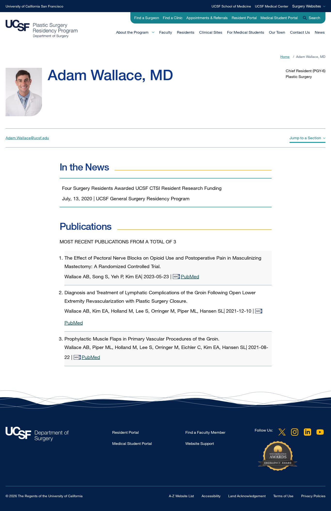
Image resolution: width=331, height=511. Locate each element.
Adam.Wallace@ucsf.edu (27, 137)
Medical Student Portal (279, 17)
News (320, 32)
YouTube (320, 432)
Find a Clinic (172, 17)
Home (285, 56)
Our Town (277, 32)
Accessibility (211, 496)
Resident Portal (244, 17)
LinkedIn (307, 432)
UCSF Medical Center (271, 6)
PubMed (190, 276)
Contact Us (300, 32)
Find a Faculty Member (205, 432)
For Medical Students (245, 32)
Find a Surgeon (146, 17)
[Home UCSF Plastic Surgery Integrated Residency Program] (59, 435)
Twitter (282, 432)
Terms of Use (283, 496)
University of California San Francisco (34, 6)
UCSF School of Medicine (231, 6)
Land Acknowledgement (247, 496)
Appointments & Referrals (207, 17)
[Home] (58, 29)
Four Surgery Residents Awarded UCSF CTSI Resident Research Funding (141, 188)
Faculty (165, 32)
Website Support (199, 443)
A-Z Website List (181, 496)
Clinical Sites (210, 32)
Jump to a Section (305, 137)
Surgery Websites (306, 6)
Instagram (294, 432)
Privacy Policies (313, 496)
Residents (185, 32)
